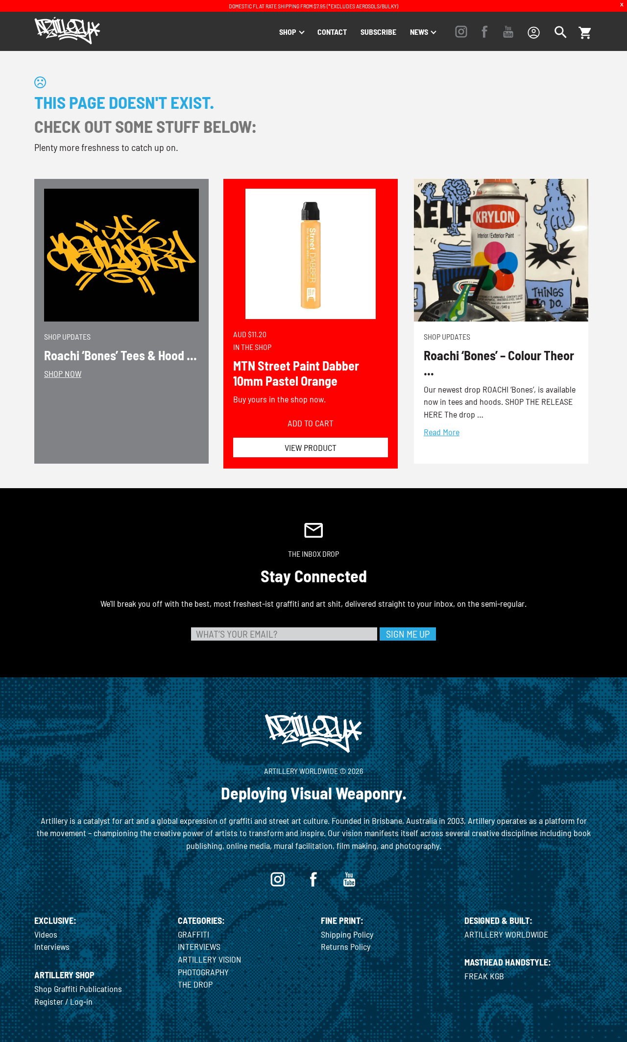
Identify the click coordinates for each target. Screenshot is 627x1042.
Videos (45, 934)
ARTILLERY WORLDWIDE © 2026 (313, 770)
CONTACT (332, 31)
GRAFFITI (193, 934)
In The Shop (252, 346)
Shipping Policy (347, 934)
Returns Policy (345, 946)
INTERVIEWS (199, 946)
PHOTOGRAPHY (203, 972)
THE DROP (195, 984)
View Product (311, 447)
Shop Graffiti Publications (78, 988)
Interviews (52, 946)
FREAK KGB (484, 975)
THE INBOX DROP (313, 553)
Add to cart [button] (311, 423)
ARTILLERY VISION (209, 959)
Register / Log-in (63, 1001)
